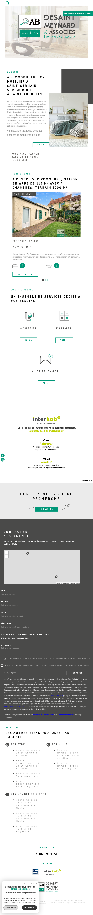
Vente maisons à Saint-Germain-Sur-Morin (28, 753)
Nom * (3, 590)
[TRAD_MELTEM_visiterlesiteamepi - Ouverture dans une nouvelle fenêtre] (35, 872)
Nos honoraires (58, 900)
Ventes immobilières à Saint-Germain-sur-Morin (68, 754)
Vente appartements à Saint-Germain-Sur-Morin (27, 764)
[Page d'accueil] (46, 891)
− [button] (6, 556)
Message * (6, 645)
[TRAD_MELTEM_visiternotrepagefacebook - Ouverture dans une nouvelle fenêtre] (3, 455)
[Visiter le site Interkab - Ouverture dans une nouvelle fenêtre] (52, 872)
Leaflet (58, 583)
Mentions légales (56, 902)
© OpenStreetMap (75, 583)
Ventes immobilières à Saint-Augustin (68, 766)
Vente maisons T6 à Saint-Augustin (26, 829)
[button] (43, 280)
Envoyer (78, 673)
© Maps (65, 583)
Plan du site (78, 900)
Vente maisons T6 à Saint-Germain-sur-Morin (26, 817)
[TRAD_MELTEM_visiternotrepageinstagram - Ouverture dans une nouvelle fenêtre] (3, 460)
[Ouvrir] (7, 3)
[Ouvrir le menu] (85, 3)
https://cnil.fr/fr (57, 695)
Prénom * (5, 601)
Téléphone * (7, 623)
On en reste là (29, 884)
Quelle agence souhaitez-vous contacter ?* (26, 634)
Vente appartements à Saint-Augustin (27, 784)
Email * (4, 612)
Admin (65, 902)
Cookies (67, 904)
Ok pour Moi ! (29, 908)
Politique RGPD (79, 902)
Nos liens (71, 902)
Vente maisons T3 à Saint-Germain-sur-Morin (26, 804)
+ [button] (6, 552)
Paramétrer (11, 908)
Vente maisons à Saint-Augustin (28, 774)
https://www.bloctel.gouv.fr (14, 706)
